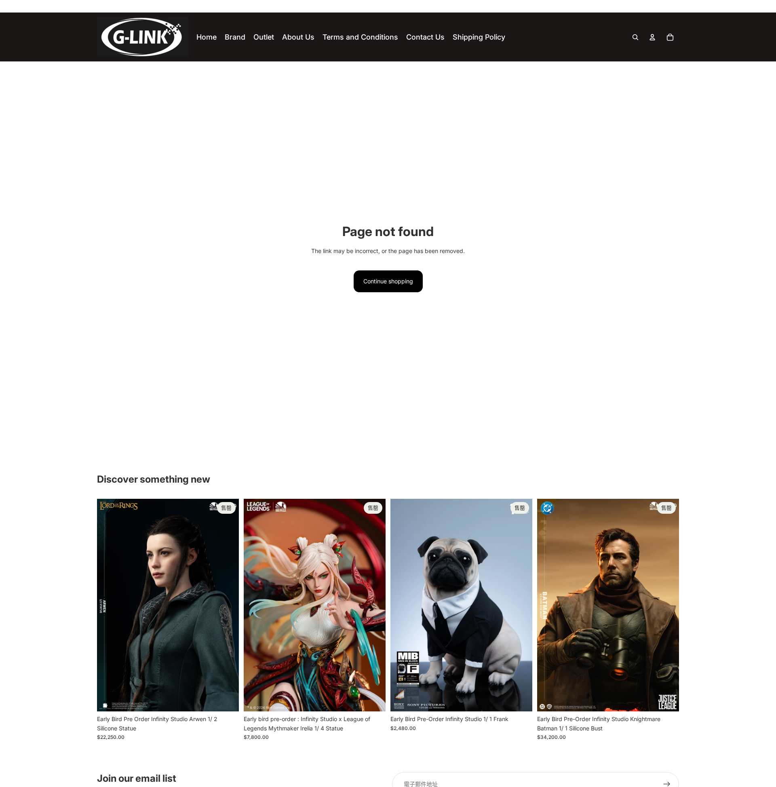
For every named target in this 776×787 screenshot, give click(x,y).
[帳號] (652, 37)
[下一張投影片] (227, 605)
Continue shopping (388, 281)
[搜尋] (635, 37)
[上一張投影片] (109, 605)
